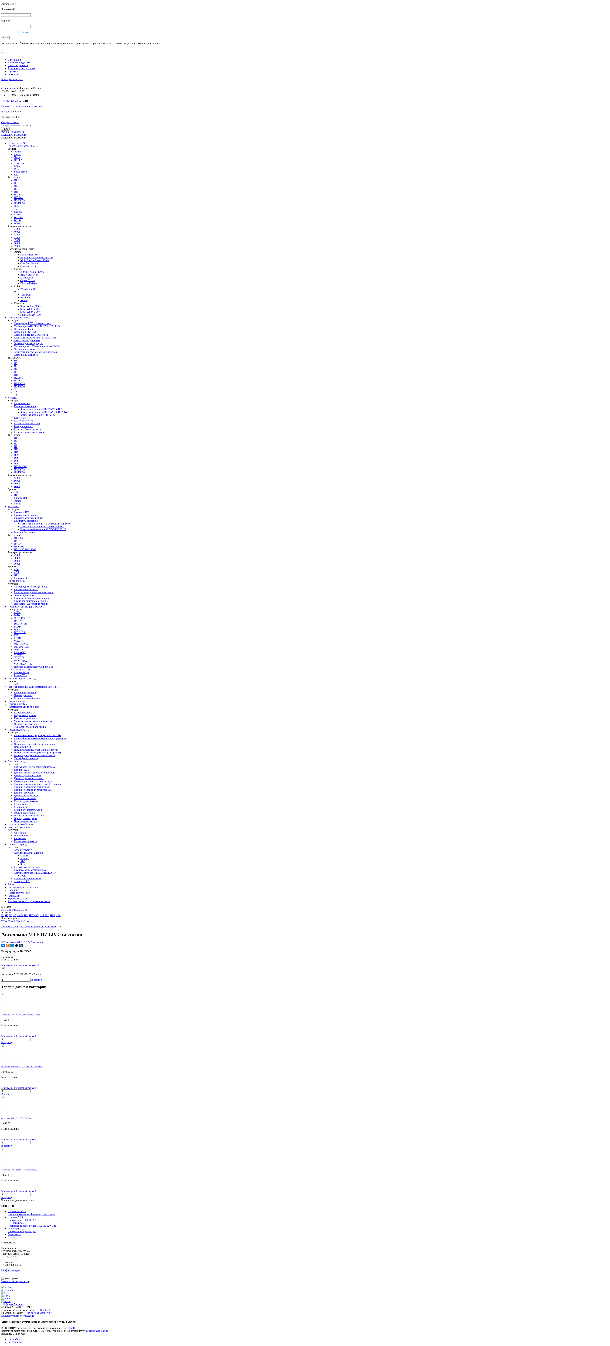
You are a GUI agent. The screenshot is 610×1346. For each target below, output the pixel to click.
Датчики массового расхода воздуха (33, 781)
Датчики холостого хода (27, 795)
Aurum (23, 300)
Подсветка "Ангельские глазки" (31, 603)
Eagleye (24, 855)
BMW (17, 615)
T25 (16, 394)
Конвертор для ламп (25, 692)
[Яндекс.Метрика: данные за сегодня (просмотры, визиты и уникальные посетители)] (13, 1304)
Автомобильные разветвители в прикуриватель (40, 738)
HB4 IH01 (19, 546)
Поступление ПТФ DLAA (22, 1218)
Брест (23, 864)
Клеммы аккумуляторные (28, 867)
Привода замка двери (25, 818)
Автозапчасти (15, 761)
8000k (17, 486)
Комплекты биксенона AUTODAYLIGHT (43, 529)
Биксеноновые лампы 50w (28, 518)
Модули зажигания (24, 812)
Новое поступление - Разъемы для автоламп (31, 1213)
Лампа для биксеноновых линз (30, 601)
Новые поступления (19, 892)
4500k (17, 240)
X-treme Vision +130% (32, 271)
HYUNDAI (20, 632)
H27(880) (34, 915)
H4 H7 (17, 543)
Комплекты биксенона (26, 520)
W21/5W (18, 217)
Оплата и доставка (18, 65)
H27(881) (44, 915)
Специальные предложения (23, 887)
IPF (16, 174)
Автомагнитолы (23, 712)
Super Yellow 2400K (30, 306)
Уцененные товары (18, 898)
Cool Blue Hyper (29, 266)
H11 (16, 191)
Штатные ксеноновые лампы (30, 432)
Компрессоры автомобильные (30, 870)
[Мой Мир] (12, 945)
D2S (16, 455)
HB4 (58, 915)
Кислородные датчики (26, 801)
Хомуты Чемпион (17, 827)
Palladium (25, 297)
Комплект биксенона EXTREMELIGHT (42, 526)
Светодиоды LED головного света (32, 323)
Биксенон (13, 506)
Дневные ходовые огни (21, 678)
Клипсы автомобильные (21, 824)
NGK (23, 875)
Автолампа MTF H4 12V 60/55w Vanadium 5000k (20, 1015)
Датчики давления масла (27, 775)
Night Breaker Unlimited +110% (36, 257)
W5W (17, 223)
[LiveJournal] (21, 945)
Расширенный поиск (12, 132)
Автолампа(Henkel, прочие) (29, 852)
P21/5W (18, 211)
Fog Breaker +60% (30, 254)
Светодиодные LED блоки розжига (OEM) (37, 346)
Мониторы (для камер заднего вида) (33, 721)
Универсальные (22, 669)
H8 (15, 372)
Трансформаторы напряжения (30, 726)
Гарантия (13, 71)
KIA (16, 635)
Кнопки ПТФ (21, 672)
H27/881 (18, 197)
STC (22, 861)
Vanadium (25, 294)
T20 (16, 392)
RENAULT (20, 652)
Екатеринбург (15, 1342)
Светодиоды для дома (26, 354)
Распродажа (14, 895)
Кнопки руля (21, 807)
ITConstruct (44, 1310)
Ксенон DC (20, 417)
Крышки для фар (17, 701)
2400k (17, 229)
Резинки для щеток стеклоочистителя (34, 755)
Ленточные (20, 832)
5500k (17, 246)
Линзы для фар (16, 581)
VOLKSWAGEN (23, 664)
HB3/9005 (19, 200)
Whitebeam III (27, 289)
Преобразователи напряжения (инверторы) (37, 752)
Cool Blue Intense (29, 263)
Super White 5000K (30, 309)
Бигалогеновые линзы (26, 589)
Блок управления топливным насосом (34, 767)
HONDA (19, 629)
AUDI (17, 612)
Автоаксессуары (17, 729)
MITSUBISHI (21, 646)
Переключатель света (25, 821)
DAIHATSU (20, 623)
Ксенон (12, 397)
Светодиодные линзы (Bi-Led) (30, 586)
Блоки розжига (22, 403)
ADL (16, 492)
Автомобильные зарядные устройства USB (37, 735)
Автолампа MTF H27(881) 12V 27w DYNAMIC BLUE (22, 1066)
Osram (17, 151)
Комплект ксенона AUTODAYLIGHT (41, 409)
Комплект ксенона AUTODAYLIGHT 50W (43, 412)
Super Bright (20, 171)
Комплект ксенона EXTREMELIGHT (40, 415)
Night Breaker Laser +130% (34, 260)
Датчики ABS (21, 769)
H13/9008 (19, 538)
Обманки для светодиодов (28, 343)
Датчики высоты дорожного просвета (34, 772)
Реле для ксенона (23, 426)
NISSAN (18, 649)
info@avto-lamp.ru (10, 1270)
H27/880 (18, 194)
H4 (15, 186)
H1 (15, 180)
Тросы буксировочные (26, 758)
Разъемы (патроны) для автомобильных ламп (32, 686)
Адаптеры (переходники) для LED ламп (35, 337)
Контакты (13, 74)
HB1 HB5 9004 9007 (25, 549)
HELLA (18, 160)
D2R (16, 463)
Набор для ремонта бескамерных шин (34, 744)
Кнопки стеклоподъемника (29, 809)
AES (16, 572)
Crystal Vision (27, 280)
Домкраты (19, 741)
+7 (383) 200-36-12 (11, 1265)
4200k (17, 234)
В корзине (6, 111)
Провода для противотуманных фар (33, 666)
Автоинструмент (23, 850)
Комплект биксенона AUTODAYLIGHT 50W (45, 523)
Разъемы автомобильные (27, 698)
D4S (16, 460)
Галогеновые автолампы (21, 146)
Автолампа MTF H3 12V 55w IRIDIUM (16, 1118)
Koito (17, 166)
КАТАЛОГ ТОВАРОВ (13, 134)
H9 (22, 915)
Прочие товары (16, 844)
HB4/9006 (19, 203)
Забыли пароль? (24, 32)
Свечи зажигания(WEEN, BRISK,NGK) (35, 872)
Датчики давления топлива (29, 778)
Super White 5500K (30, 312)
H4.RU (73, 1328)
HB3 (52, 915)
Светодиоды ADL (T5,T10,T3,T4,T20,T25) (37, 326)
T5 (15, 208)
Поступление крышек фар (22, 1230)
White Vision (27, 277)
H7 (15, 188)
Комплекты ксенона (25, 406)
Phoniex (24, 858)
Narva (17, 157)
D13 (16, 495)
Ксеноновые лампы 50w (27, 423)
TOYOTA (19, 658)
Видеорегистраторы (25, 715)
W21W (17, 220)
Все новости (14, 1234)
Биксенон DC (21, 512)
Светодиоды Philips (24, 329)
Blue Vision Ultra (29, 274)
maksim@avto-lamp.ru (96, 1330)
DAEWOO (20, 621)
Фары (11, 884)
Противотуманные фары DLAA (25, 606)
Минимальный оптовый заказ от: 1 (20, 965)
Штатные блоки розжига (27, 429)
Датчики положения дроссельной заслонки (37, 784)
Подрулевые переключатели (29, 815)
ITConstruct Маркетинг (39, 1312)
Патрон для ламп (23, 695)
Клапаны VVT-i (22, 804)
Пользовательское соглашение (17, 1315)
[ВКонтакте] (3, 945)
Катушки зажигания (25, 798)
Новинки (13, 890)
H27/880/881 (20, 466)
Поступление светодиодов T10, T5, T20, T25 (32, 1224)
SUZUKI (19, 655)
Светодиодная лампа (19, 317)
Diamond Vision (28, 283)
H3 (15, 183)
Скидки (16, 143)
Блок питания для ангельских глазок (34, 592)
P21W (17, 214)
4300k (17, 237)
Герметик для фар (17, 704)
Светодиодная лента (25, 349)
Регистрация (16, 79)
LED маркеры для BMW (27, 340)
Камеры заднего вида (25, 718)
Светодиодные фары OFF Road (31, 334)
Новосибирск (15, 1339)
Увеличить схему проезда (15, 1281)
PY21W (25, 921)
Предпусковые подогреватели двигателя (36, 749)
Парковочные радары (25, 724)
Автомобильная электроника (24, 706)
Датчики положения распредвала (32, 787)
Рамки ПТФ (20, 675)
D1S (16, 452)
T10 (16, 389)
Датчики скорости (24, 792)
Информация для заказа (20, 62)
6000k (17, 483)
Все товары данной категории (17, 1200)
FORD (17, 626)
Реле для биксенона (24, 532)
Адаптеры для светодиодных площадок (35, 352)
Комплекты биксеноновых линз (31, 598)
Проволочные (21, 835)
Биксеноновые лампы (26, 515)
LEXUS (18, 638)
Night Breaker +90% (30, 314)
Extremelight (20, 498)
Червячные (20, 838)
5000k (17, 243)
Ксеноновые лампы (24, 420)
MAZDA (19, 641)
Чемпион (19, 163)
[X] (16, 945)
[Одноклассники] (8, 945)
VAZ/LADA (20, 661)
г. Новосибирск (9, 88)
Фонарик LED (22, 881)
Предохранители (23, 746)
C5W (16, 206)
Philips (17, 154)
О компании (14, 59)
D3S (16, 457)
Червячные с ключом (25, 841)
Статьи (11, 1237)
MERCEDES (21, 643)
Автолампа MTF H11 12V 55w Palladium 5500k (19, 1170)
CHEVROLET (22, 618)
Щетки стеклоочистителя (27, 878)
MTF (16, 168)
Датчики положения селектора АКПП (34, 789)
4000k (17, 231)
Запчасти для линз (24, 595)
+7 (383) (11, 100)
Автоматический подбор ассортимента (29, 901)
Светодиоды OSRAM (25, 332)
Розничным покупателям (21, 68)
